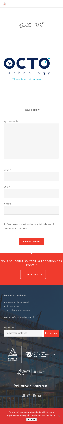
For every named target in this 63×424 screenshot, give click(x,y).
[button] (58, 3)
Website (7, 204)
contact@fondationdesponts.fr (19, 317)
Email (7, 187)
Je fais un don (33, 274)
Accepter (31, 419)
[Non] (59, 416)
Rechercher (9, 327)
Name (7, 170)
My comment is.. (11, 121)
